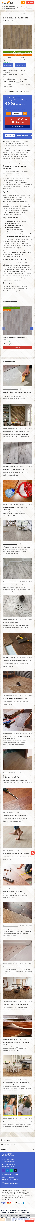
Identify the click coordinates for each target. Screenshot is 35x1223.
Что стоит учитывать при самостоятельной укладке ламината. (17, 737)
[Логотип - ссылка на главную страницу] (8, 1155)
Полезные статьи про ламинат (11, 389)
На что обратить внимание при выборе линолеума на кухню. (16, 1083)
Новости (5, 772)
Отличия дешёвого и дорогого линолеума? (17, 1122)
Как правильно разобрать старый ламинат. (17, 660)
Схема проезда (9, 1177)
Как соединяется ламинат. (11, 929)
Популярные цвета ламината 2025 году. (16, 469)
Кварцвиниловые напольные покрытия (16, 1005)
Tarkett (23, 60)
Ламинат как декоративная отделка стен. (16, 432)
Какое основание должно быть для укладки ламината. (17, 393)
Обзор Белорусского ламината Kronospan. (17, 547)
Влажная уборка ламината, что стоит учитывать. (15, 508)
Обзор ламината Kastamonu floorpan (15, 585)
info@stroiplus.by (9, 1166)
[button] (3, 328)
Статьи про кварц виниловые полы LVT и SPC (11, 695)
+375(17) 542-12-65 (9, 1164)
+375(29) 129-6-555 (9, 1159)
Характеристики (23, 135)
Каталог (4, 1149)
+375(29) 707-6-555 (9, 1161)
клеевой (23, 79)
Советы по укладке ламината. (12, 891)
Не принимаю (19, 1220)
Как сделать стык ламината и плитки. (15, 967)
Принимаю (29, 1220)
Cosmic (4, 14)
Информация (6, 1140)
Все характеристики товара (17, 91)
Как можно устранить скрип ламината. (16, 815)
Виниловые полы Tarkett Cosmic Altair (15, 338)
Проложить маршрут (11, 1174)
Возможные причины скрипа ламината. (16, 853)
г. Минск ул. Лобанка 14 (11, 1179)
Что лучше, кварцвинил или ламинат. (15, 698)
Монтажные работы (8, 1145)
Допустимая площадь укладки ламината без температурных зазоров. (17, 777)
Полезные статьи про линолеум (10, 1039)
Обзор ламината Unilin (10, 623)
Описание (10, 135)
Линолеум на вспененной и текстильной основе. (16, 1043)
